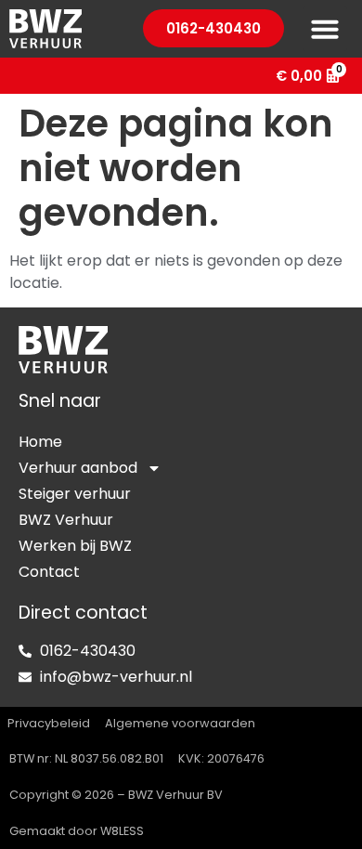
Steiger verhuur (75, 493)
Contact (49, 571)
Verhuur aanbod (78, 467)
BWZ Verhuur (66, 519)
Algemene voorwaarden (180, 723)
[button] (325, 29)
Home (40, 441)
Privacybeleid (48, 723)
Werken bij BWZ (75, 545)
